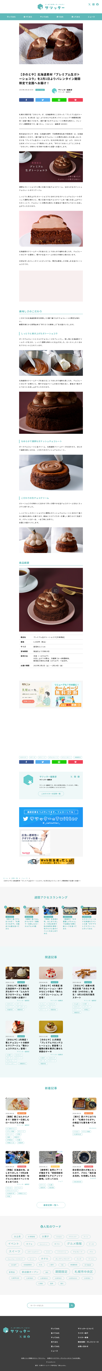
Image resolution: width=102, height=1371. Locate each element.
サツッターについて (86, 1328)
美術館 (52, 1188)
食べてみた (28, 17)
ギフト (43, 1007)
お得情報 (31, 1236)
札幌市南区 (29, 1278)
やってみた (44, 17)
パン (91, 1252)
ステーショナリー (33, 1252)
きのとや (23, 757)
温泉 (51, 1283)
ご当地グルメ (12, 1128)
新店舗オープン (30, 1271)
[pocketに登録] (75, 100)
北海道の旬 (11, 1193)
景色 (47, 1272)
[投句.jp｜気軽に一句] (35, 694)
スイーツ (42, 757)
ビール (32, 1259)
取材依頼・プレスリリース (88, 1342)
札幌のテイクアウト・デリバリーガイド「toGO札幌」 (64, 1358)
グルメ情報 (11, 1131)
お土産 (77, 1004)
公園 (51, 1185)
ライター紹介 (83, 1333)
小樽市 (51, 1265)
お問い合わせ (83, 1346)
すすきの (59, 1237)
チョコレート (54, 757)
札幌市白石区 (73, 1278)
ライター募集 (83, 1337)
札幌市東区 (58, 1278)
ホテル (44, 1258)
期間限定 (78, 757)
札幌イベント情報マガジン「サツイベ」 (33, 1358)
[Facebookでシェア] (26, 100)
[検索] (72, 1305)
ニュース (91, 17)
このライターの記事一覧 (51, 793)
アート (43, 1185)
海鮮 (9, 1137)
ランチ (79, 1259)
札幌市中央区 (84, 1271)
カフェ (29, 1243)
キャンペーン (43, 1244)
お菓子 (85, 1004)
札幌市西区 (87, 1278)
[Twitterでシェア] (42, 100)
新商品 (87, 1010)
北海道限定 (28, 1265)
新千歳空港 (88, 1265)
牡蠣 (19, 1140)
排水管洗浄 (78, 1182)
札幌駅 (41, 1283)
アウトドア (73, 1237)
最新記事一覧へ (50, 1205)
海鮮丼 (17, 1137)
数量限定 (10, 1010)
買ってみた (76, 17)
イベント (19, 1188)
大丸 (40, 1265)
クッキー (87, 1007)
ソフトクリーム (61, 1252)
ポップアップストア (63, 1259)
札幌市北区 (78, 1134)
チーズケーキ (22, 1007)
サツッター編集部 (65, 90)
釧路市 (21, 1143)
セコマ (48, 1252)
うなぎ (77, 1131)
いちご (43, 1004)
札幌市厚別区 (44, 1278)
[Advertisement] (51, 286)
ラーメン (10, 1134)
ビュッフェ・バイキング (15, 1259)
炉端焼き (10, 1140)
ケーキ (33, 757)
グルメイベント (12, 1191)
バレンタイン (67, 757)
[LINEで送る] (59, 100)
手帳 (62, 1265)
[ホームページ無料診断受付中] (66, 694)
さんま (10, 1188)
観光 (62, 1283)
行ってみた (11, 17)
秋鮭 (9, 1196)
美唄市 (43, 1188)
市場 (19, 1134)
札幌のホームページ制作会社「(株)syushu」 (53, 1365)
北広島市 (13, 1265)
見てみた (60, 17)
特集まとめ (11, 1143)
